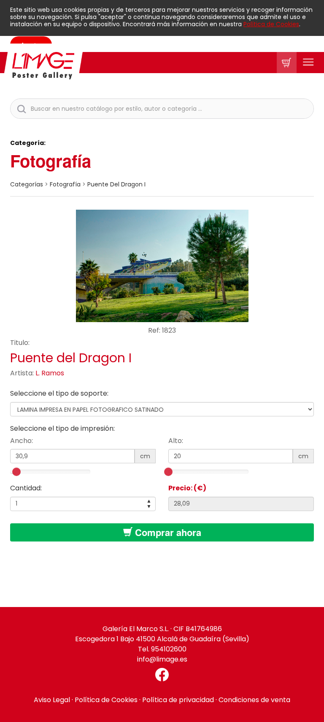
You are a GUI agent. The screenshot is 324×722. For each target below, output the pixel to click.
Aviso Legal (52, 700)
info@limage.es (162, 659)
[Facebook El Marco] (162, 674)
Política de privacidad (178, 700)
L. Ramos (49, 373)
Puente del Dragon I (116, 184)
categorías (26, 184)
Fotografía (50, 160)
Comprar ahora (166, 532)
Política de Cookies (271, 24)
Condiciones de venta (254, 700)
